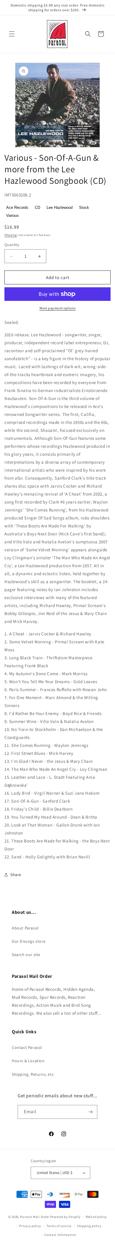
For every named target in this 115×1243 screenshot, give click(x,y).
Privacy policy (30, 1226)
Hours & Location (28, 1060)
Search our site (26, 954)
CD (37, 207)
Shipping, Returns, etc (33, 1074)
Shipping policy (89, 1226)
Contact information (60, 1235)
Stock (84, 207)
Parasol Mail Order (34, 1217)
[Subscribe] (90, 1112)
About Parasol (25, 928)
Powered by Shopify (65, 1217)
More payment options (58, 308)
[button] (11, 33)
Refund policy (96, 1217)
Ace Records (17, 207)
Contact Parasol (27, 1047)
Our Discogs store (28, 941)
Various (12, 215)
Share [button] (15, 874)
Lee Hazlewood (60, 207)
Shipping (10, 235)
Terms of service (59, 1226)
